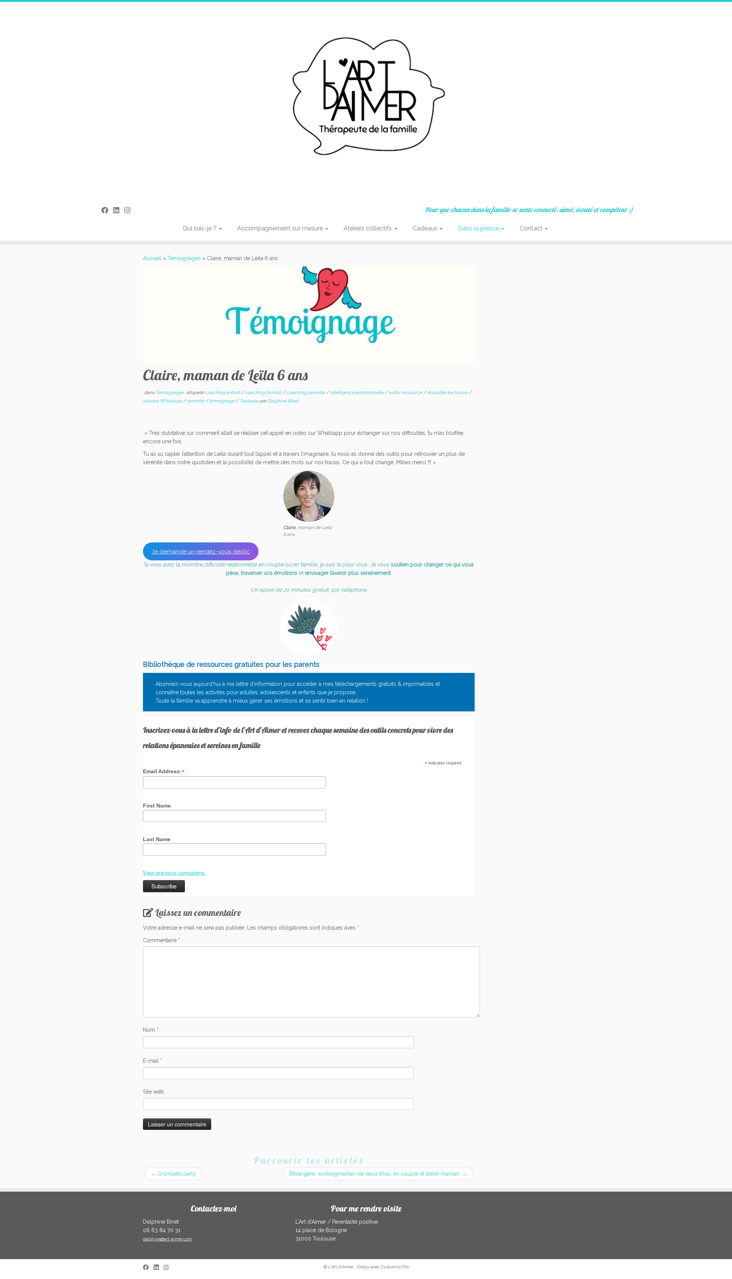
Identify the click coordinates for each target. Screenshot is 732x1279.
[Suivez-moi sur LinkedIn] (118, 210)
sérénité (196, 401)
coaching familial (264, 392)
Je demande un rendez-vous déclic (201, 551)
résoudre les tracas (448, 392)
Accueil (152, 258)
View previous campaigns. (174, 873)
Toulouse (249, 401)
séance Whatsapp (163, 401)
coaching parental (306, 392)
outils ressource (405, 392)
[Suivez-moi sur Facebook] (107, 210)
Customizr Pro (395, 1267)
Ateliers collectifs (368, 228)
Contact (532, 228)
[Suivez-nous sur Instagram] (129, 210)
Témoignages (184, 258)
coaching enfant (223, 392)
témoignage (222, 401)
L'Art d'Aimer (340, 1267)
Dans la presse (479, 228)
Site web (153, 1092)
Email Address (164, 771)
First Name (157, 806)
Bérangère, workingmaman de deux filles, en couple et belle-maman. (378, 1174)
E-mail (152, 1061)
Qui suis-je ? (200, 228)
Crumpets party (173, 1174)
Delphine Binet (283, 401)
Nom (151, 1030)
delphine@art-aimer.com (167, 1239)
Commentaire (161, 940)
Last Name (156, 839)
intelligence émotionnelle (357, 392)
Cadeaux (426, 228)
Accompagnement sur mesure (280, 228)
